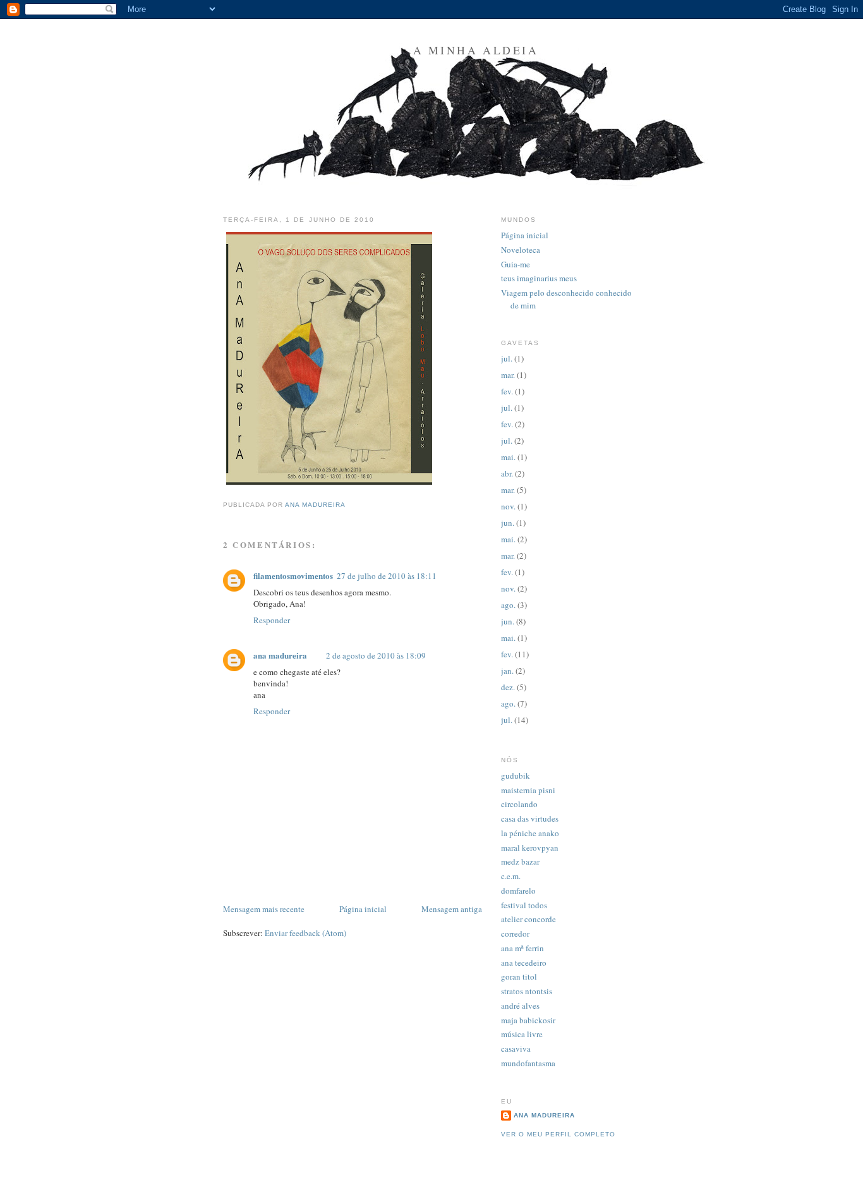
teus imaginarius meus (539, 278)
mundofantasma (528, 1063)
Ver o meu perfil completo (558, 1134)
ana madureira (280, 655)
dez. (508, 687)
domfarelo (518, 890)
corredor (515, 933)
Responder (271, 620)
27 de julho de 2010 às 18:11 (387, 575)
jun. (507, 522)
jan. (507, 670)
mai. (508, 457)
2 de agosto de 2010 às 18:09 (376, 655)
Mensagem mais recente (264, 909)
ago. (508, 605)
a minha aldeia (476, 50)
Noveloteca (520, 249)
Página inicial (363, 909)
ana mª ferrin (522, 948)
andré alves (520, 1005)
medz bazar (520, 861)
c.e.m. (511, 876)
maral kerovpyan (529, 847)
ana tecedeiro (523, 962)
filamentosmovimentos (293, 575)
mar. (508, 374)
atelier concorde (528, 919)
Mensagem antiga (451, 909)
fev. (507, 391)
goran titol (519, 976)
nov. (508, 506)
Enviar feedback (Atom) (305, 933)
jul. (506, 358)
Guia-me (515, 264)
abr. (507, 473)
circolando (519, 804)
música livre (522, 1034)
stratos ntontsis (526, 991)
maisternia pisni (528, 790)
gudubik (515, 775)
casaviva (516, 1048)
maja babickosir (528, 1020)
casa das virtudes (529, 818)
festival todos (524, 905)
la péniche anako (530, 833)
